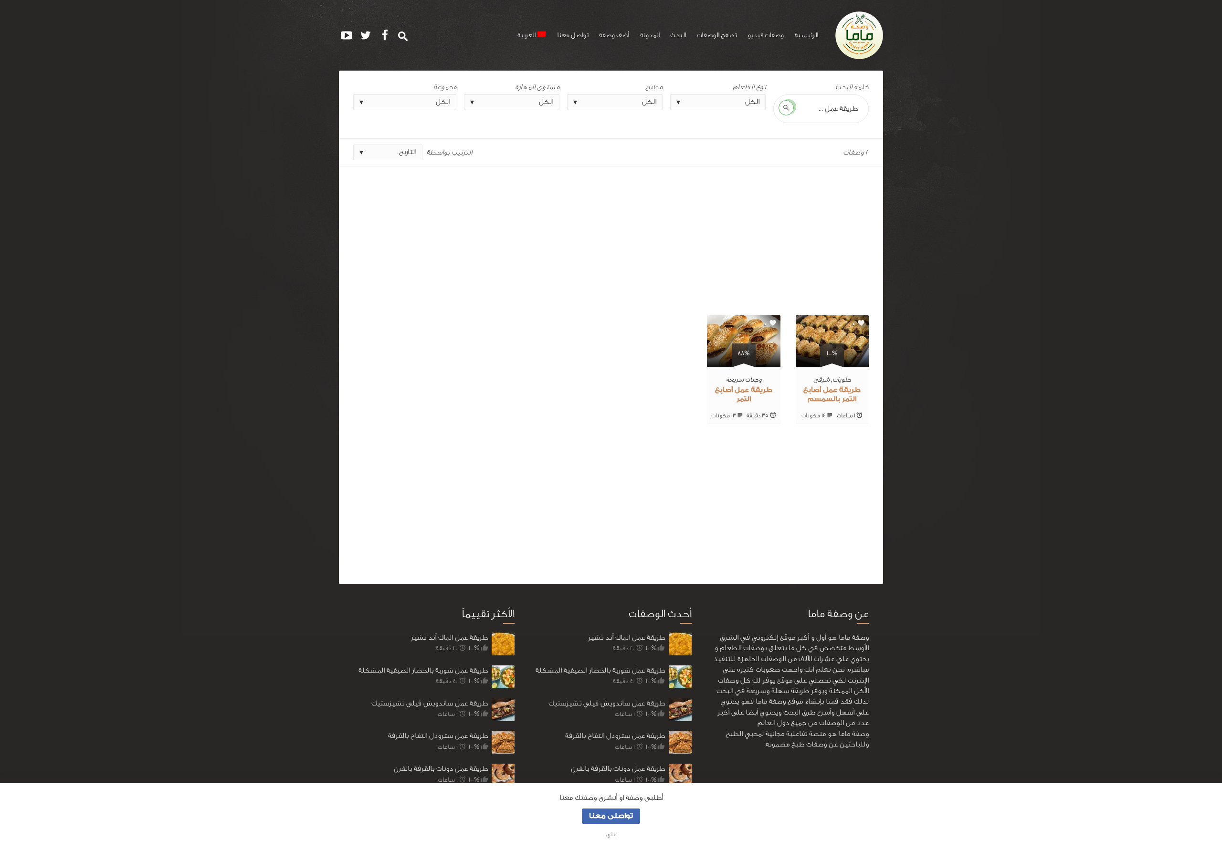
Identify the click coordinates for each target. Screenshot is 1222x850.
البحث (678, 35)
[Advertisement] (611, 237)
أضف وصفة (614, 35)
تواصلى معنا (611, 816)
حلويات (841, 379)
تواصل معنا (573, 35)
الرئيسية (806, 35)
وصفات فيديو (766, 35)
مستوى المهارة (537, 87)
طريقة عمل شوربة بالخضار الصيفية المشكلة (423, 670)
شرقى (821, 379)
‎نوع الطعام (749, 87)
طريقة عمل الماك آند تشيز (449, 637)
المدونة (650, 35)
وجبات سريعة (743, 379)
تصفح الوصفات (717, 35)
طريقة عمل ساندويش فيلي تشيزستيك (429, 703)
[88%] (743, 362)
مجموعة (444, 87)
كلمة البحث (852, 87)
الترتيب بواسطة (449, 152)
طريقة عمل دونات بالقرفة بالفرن (441, 769)
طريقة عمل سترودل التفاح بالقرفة (438, 736)
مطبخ (654, 87)
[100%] (832, 362)
